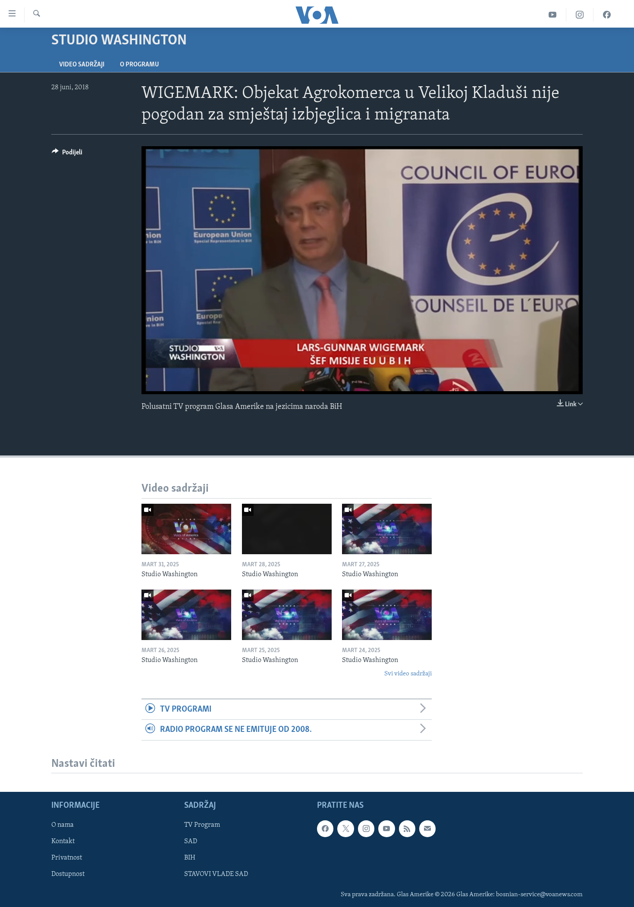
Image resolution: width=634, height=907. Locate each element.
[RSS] (407, 829)
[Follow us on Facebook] (325, 829)
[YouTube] (552, 15)
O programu (139, 64)
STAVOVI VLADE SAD (216, 874)
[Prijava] (427, 829)
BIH (189, 858)
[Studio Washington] (186, 529)
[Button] (67, 154)
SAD (190, 841)
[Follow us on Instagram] (366, 829)
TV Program (202, 825)
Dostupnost (68, 874)
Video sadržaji (81, 64)
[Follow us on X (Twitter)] (345, 829)
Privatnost (66, 858)
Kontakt (63, 841)
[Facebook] (606, 15)
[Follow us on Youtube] (386, 829)
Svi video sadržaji (408, 674)
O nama (62, 825)
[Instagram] (579, 15)
